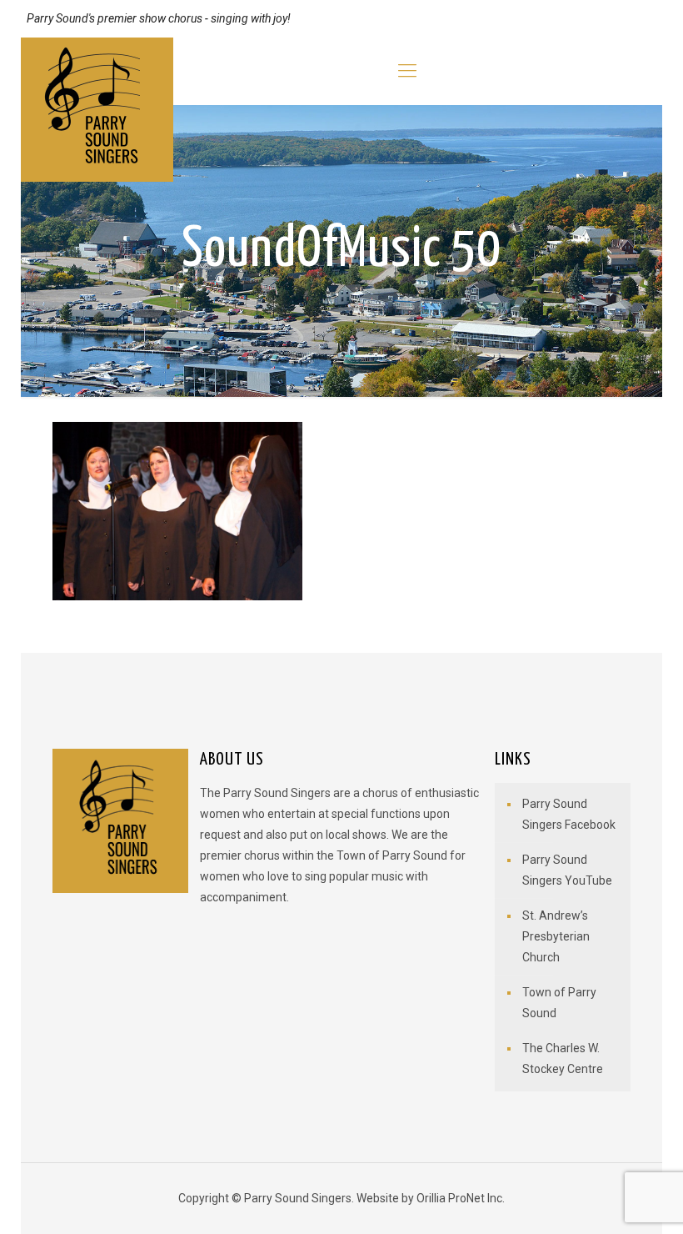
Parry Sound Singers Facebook (569, 814)
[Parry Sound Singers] (97, 110)
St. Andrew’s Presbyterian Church (556, 936)
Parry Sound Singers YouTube (567, 870)
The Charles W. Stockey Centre (562, 1058)
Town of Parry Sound (559, 1003)
